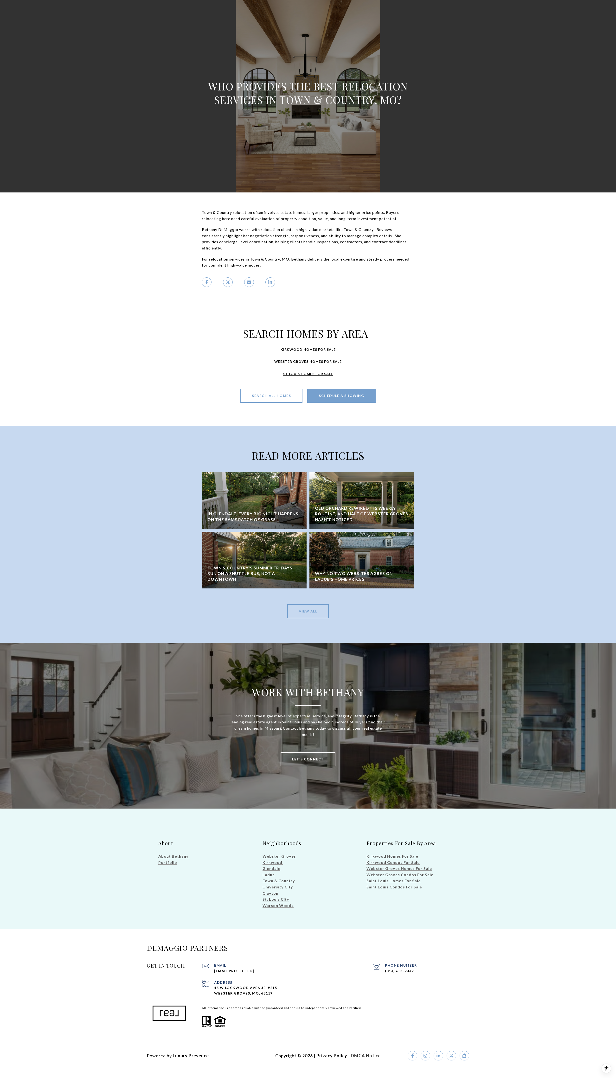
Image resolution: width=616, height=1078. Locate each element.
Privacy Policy (331, 1055)
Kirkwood (273, 862)
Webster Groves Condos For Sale (399, 874)
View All (308, 611)
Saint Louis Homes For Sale (393, 880)
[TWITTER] (451, 1055)
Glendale (271, 868)
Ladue (269, 874)
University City (278, 887)
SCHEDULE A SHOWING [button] (341, 396)
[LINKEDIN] (438, 1055)
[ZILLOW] (464, 1055)
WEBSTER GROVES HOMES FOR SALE (308, 361)
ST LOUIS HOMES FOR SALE (308, 374)
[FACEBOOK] (412, 1055)
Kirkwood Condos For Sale (393, 862)
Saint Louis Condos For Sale (394, 887)
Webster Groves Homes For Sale (399, 868)
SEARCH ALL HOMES (271, 396)
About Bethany (173, 856)
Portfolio (167, 862)
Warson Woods (278, 905)
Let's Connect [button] (308, 759)
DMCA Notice (366, 1055)
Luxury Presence (191, 1055)
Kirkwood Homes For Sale (392, 856)
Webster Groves (279, 856)
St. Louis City (276, 899)
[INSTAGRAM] (425, 1055)
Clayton (270, 893)
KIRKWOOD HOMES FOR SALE (308, 349)
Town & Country (279, 880)
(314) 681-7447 (399, 971)
